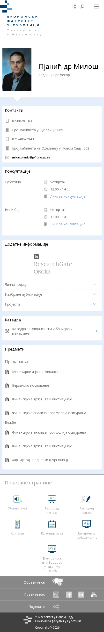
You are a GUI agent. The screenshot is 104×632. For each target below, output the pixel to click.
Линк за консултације (67, 196)
